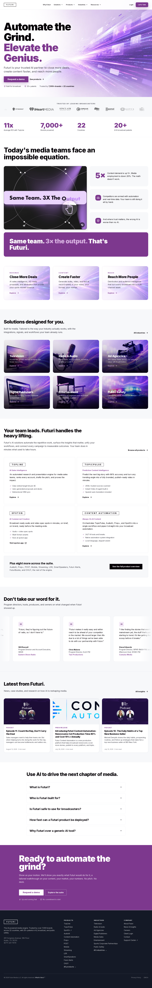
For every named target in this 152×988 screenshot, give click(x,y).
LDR (65, 953)
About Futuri (128, 924)
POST (66, 943)
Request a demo (16, 79)
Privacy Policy (136, 977)
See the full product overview (126, 566)
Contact (127, 937)
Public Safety (99, 947)
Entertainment (99, 940)
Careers (127, 930)
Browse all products (138, 450)
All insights (141, 691)
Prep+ (66, 940)
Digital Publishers (100, 934)
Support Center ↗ (131, 940)
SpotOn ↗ (68, 930)
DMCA (146, 977)
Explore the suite (56, 892)
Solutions (58, 5)
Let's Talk (142, 5)
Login (131, 5)
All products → (70, 967)
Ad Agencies (99, 930)
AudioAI (67, 934)
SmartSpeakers (70, 957)
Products (70, 5)
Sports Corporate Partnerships (106, 943)
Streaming (68, 950)
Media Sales (98, 937)
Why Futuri (47, 5)
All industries (141, 333)
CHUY (66, 963)
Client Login (128, 934)
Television (98, 924)
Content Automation (71, 937)
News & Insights (130, 927)
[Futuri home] (10, 5)
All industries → (100, 950)
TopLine (67, 924)
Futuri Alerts (68, 960)
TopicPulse (68, 927)
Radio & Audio (99, 927)
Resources (96, 5)
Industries (83, 5)
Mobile (66, 947)
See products (37, 79)
